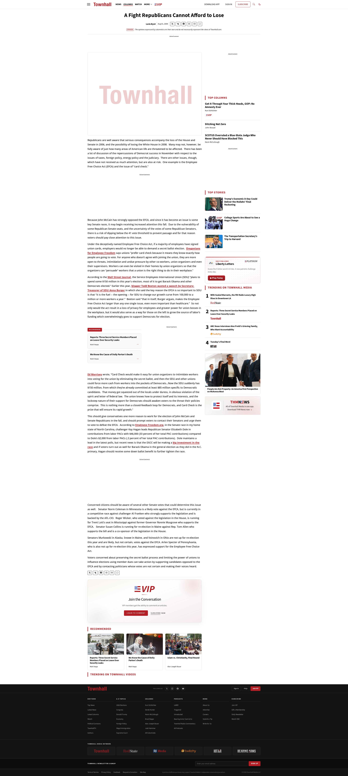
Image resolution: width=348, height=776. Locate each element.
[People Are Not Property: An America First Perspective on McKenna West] (232, 370)
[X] (167, 688)
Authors (90, 733)
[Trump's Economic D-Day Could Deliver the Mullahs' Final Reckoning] (214, 204)
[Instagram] (172, 688)
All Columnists (150, 733)
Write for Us (207, 723)
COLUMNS (128, 4)
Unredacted (178, 714)
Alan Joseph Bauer (174, 666)
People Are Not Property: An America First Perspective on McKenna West (232, 390)
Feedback (117, 772)
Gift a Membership (238, 710)
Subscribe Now (158, 613)
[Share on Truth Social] (178, 24)
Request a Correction (130, 772)
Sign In (236, 688)
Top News (91, 705)
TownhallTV (92, 728)
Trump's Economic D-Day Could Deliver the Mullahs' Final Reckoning (240, 201)
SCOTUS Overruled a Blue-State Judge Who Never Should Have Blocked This (230, 136)
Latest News (92, 710)
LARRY (176, 705)
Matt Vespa (94, 666)
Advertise (206, 710)
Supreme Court (122, 733)
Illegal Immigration (123, 728)
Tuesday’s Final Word (220, 341)
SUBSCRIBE (243, 4)
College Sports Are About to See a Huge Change (242, 219)
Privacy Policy (106, 772)
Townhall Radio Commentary (184, 723)
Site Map (143, 772)
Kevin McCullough (151, 714)
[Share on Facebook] (183, 24)
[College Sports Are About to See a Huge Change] (214, 222)
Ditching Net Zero (215, 124)
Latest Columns (93, 714)
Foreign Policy (121, 723)
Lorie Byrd (151, 24)
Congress (119, 710)
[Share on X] (172, 24)
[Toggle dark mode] (259, 4)
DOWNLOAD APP (212, 4)
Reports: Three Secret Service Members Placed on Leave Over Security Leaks (104, 660)
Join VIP (255, 688)
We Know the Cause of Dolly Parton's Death (142, 659)
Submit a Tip (207, 719)
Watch (90, 719)
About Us (206, 705)
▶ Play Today (216, 278)
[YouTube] (183, 688)
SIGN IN (228, 4)
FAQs (245, 688)
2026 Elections (121, 705)
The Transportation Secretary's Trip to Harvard (240, 238)
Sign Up (254, 763)
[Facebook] (177, 688)
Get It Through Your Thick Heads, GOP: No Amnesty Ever (229, 105)
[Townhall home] (97, 689)
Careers (205, 714)
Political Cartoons (94, 723)
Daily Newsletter (237, 714)
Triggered (177, 710)
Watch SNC (236, 719)
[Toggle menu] (88, 4)
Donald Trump (121, 714)
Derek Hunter (150, 710)
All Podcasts (178, 728)
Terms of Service (93, 772)
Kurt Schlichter (150, 705)
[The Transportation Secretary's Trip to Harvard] (214, 241)
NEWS (118, 4)
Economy (119, 719)
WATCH (138, 4)
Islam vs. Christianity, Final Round (183, 657)
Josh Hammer (150, 728)
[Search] (253, 4)
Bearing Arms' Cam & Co (183, 719)
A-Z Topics (121, 699)
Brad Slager (149, 719)
